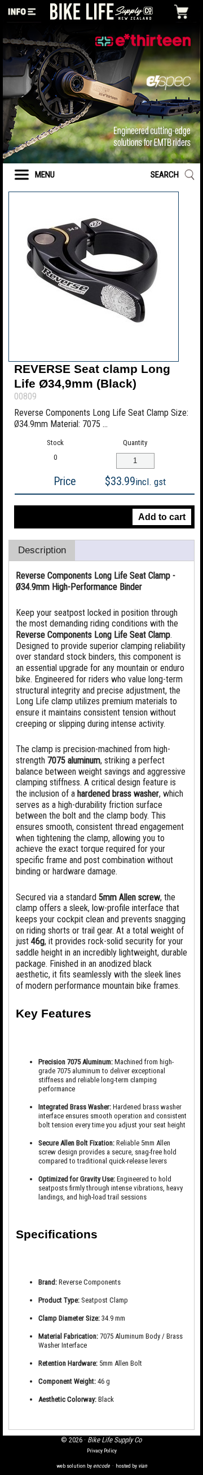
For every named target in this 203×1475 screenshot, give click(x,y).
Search (165, 175)
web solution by (83, 1466)
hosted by (131, 1466)
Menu (45, 175)
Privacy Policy (102, 1450)
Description (42, 550)
